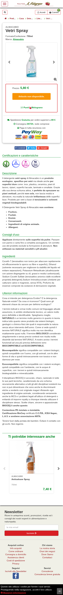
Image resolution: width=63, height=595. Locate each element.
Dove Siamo (47, 554)
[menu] (4, 3)
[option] (31, 62)
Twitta (32, 148)
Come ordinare (16, 551)
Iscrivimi (31, 533)
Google (44, 148)
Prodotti (13, 18)
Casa (21, 18)
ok (60, 591)
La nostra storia (47, 548)
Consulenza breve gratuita (47, 574)
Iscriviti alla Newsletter (15, 571)
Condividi (21, 148)
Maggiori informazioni (14, 592)
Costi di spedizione (16, 560)
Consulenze (47, 571)
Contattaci (47, 557)
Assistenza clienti (15, 557)
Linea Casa (41, 18)
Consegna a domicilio (15, 554)
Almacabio (18, 39)
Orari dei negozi (47, 551)
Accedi (42, 12)
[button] (9, 62)
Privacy (15, 563)
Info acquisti (16, 548)
